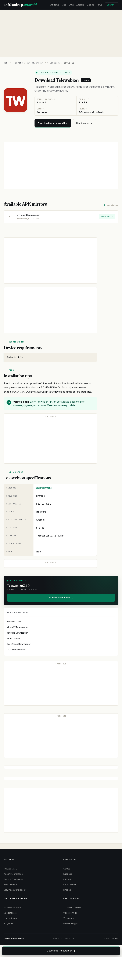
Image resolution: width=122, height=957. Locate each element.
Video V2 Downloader (17, 627)
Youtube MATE (14, 621)
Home (6, 63)
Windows (54, 4)
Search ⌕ (111, 4)
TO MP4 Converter (16, 649)
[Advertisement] (61, 33)
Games (90, 4)
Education (68, 879)
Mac (64, 4)
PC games (8, 923)
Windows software (12, 907)
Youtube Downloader (17, 632)
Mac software (10, 913)
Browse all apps (70, 923)
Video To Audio (70, 913)
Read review (84, 123)
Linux (71, 4)
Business (67, 874)
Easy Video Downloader (18, 644)
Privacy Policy (110, 938)
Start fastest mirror (61, 597)
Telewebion (53, 63)
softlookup (20, 5)
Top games (68, 918)
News (99, 4)
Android (80, 4)
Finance (67, 890)
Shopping (17, 63)
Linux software (10, 918)
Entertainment (35, 63)
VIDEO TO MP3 (14, 638)
